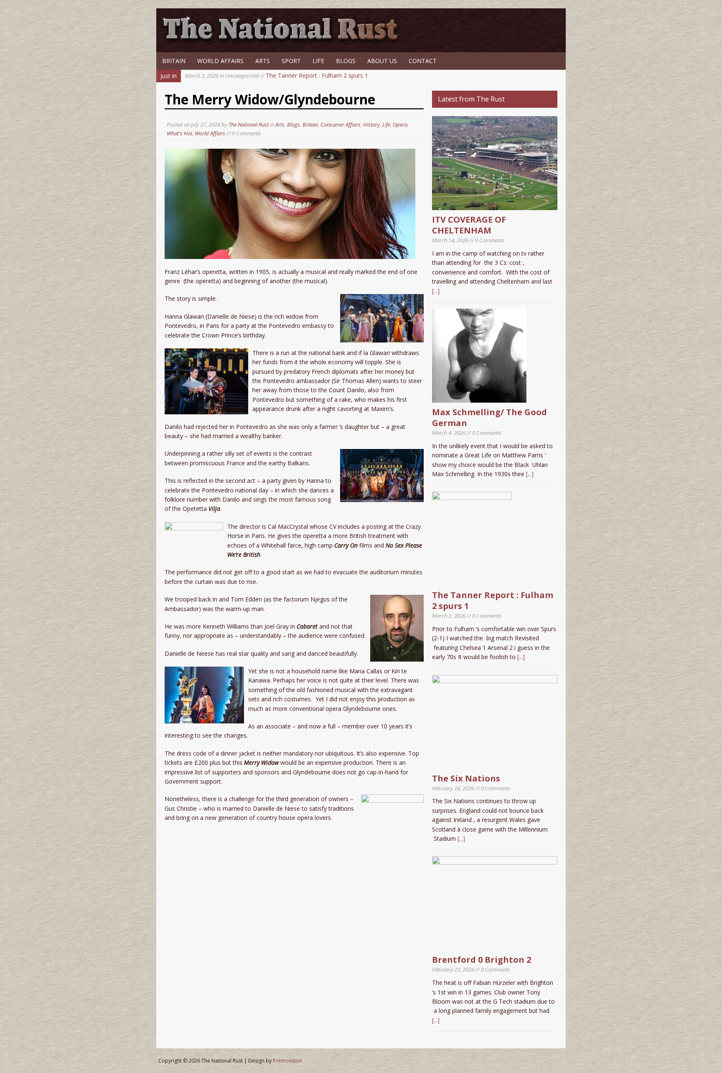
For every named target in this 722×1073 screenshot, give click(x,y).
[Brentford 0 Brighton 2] (494, 945)
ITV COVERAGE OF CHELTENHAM (469, 225)
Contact (423, 61)
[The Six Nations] (494, 764)
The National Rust (249, 124)
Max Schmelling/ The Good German (489, 417)
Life (318, 61)
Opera (400, 124)
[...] (436, 291)
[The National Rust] (283, 41)
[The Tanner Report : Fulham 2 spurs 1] (471, 581)
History (371, 124)
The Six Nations (466, 778)
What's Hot (179, 133)
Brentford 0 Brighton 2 (481, 959)
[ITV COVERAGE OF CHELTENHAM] (494, 205)
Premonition (287, 1060)
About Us (382, 61)
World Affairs (220, 61)
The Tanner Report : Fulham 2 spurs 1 (276, 75)
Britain (174, 61)
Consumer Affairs (340, 124)
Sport (291, 61)
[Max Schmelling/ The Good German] (479, 398)
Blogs (346, 61)
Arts (262, 61)
